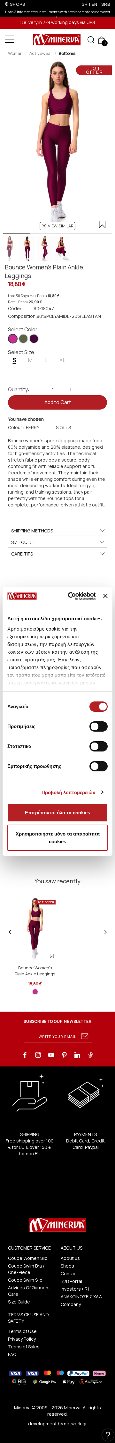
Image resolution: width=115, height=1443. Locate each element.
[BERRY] (13, 339)
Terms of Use (22, 1331)
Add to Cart (57, 402)
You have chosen (26, 419)
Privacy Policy (22, 1339)
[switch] (98, 726)
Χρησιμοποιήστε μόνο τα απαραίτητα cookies (58, 837)
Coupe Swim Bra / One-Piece (26, 1269)
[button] (57, 226)
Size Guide (19, 1302)
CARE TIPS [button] (22, 554)
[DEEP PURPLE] (34, 339)
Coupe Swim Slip (25, 1280)
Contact (69, 1273)
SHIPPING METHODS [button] (32, 531)
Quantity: (18, 389)
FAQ (12, 1354)
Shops (67, 1266)
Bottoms (67, 53)
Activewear (40, 53)
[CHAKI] (23, 339)
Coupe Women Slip (28, 1258)
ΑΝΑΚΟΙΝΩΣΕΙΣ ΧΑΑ (81, 1297)
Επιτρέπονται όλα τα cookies (57, 812)
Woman (15, 53)
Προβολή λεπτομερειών (69, 792)
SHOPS (17, 4)
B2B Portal (71, 1281)
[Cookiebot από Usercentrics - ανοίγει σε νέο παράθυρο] (71, 596)
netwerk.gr (75, 1424)
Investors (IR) (75, 1289)
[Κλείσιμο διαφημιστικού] (105, 596)
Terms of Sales (24, 1347)
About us (70, 1258)
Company (71, 1304)
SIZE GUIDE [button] (22, 542)
